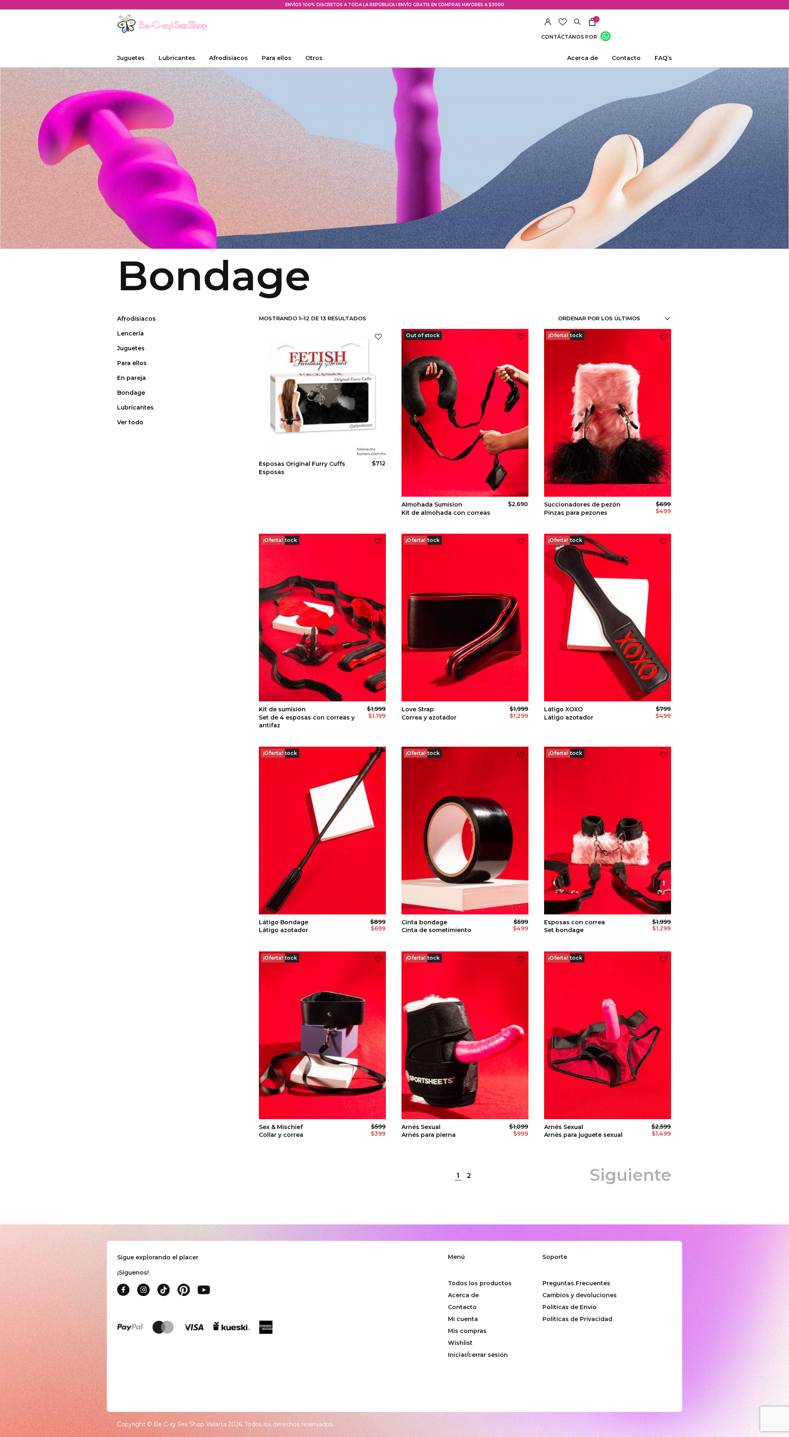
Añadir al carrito (322, 482)
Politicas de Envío (569, 1307)
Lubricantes (135, 407)
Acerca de (582, 58)
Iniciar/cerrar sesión (478, 1354)
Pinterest (184, 1290)
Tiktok (163, 1290)
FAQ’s (663, 58)
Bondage (131, 392)
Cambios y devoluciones (579, 1295)
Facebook (123, 1290)
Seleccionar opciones (608, 1104)
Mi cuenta (463, 1319)
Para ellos (132, 363)
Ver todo (130, 422)
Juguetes (131, 348)
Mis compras (467, 1331)
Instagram (143, 1290)
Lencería (130, 333)
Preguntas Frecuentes (576, 1283)
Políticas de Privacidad (577, 1319)
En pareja (131, 378)
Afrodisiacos (136, 318)
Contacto (626, 58)
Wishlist (460, 1343)
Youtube (204, 1290)
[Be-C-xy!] (162, 24)
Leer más (465, 482)
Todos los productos (480, 1283)
